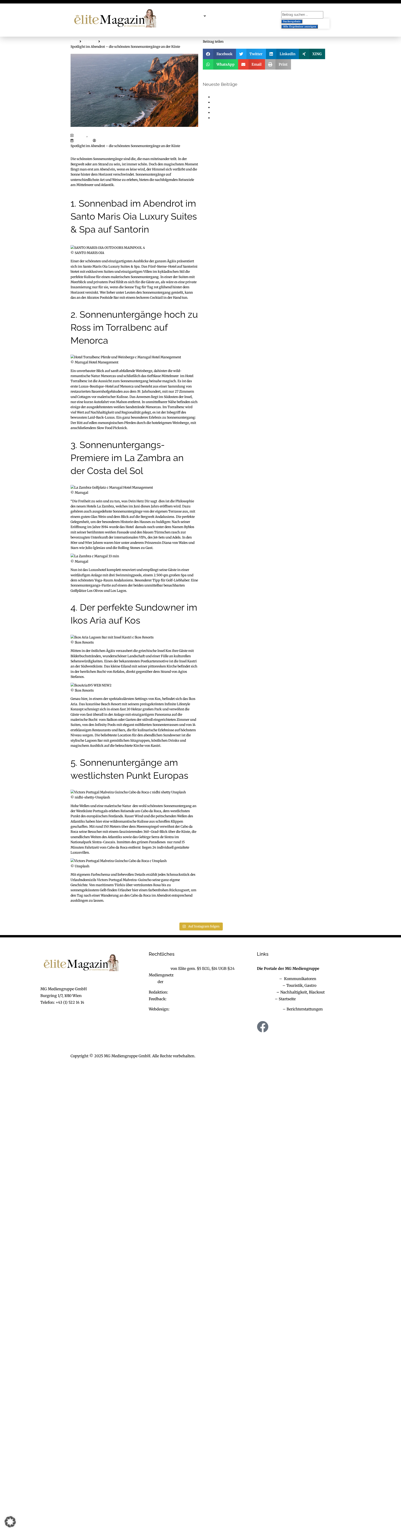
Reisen (93, 135)
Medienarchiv (269, 1009)
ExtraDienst (267, 978)
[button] (195, 16)
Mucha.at (265, 998)
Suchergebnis (292, 21)
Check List (266, 992)
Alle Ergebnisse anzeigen (299, 26)
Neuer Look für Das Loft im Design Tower (244, 97)
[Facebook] (262, 1026)
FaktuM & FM (269, 985)
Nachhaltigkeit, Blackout (300, 992)
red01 (101, 140)
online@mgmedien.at (188, 992)
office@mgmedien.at (59, 1008)
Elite (74, 41)
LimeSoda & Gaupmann (191, 1009)
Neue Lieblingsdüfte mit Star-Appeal (240, 118)
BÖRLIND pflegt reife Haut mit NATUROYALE (247, 107)
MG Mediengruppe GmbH (187, 981)
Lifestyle (89, 41)
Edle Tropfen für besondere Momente (240, 102)
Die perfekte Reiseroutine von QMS (239, 112)
